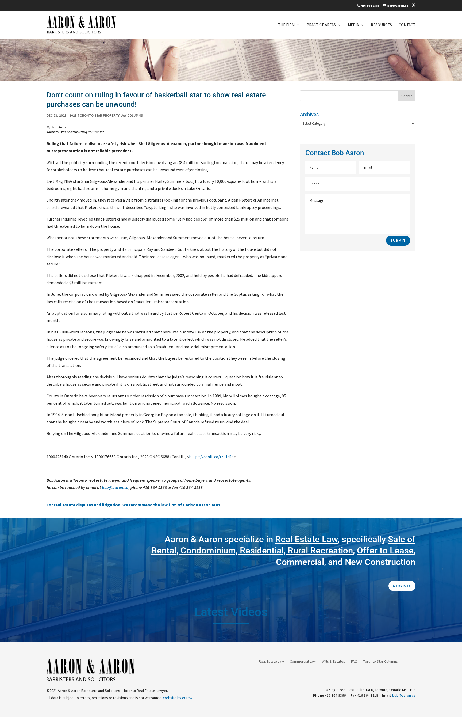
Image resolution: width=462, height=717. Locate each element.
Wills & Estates (333, 661)
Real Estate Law (271, 661)
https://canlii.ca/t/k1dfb (211, 456)
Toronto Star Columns (380, 661)
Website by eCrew (177, 697)
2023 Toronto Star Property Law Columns (106, 115)
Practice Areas (321, 25)
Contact (407, 25)
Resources (381, 25)
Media (353, 25)
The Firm (286, 25)
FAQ (354, 661)
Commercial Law (303, 661)
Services (402, 585)
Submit (398, 240)
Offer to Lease (385, 550)
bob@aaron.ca (115, 487)
